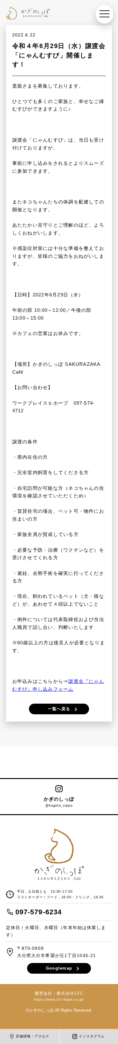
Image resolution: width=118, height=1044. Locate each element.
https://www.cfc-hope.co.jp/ (59, 999)
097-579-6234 (38, 912)
